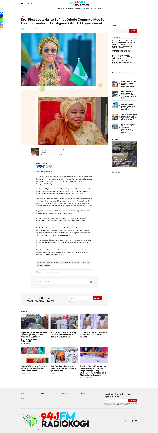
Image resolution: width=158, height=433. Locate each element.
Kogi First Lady (85, 262)
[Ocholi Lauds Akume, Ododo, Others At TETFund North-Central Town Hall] (115, 84)
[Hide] (0, 30)
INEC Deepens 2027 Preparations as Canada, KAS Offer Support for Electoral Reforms (123, 46)
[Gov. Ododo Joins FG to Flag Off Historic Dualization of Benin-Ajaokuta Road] (64, 321)
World (83, 393)
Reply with (91, 282)
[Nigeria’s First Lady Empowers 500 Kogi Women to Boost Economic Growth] (35, 355)
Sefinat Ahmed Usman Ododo (43, 265)
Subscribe (97, 298)
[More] (50, 166)
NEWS (23, 16)
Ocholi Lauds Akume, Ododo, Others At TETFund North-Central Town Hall (123, 41)
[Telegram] (1, 23)
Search (114, 25)
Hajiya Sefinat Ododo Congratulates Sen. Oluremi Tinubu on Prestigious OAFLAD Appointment (58, 262)
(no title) (117, 149)
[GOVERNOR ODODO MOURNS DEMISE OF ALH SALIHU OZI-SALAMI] (94, 321)
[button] (135, 3)
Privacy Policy (81, 302)
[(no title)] (124, 147)
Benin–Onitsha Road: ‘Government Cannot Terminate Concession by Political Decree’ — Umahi (123, 62)
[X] (40, 166)
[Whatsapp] (47, 166)
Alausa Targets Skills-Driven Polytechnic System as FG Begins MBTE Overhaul (123, 57)
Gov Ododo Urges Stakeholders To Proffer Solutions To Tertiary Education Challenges (123, 51)
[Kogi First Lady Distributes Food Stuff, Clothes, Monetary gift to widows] (64, 355)
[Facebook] (37, 166)
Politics (43, 393)
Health (23, 398)
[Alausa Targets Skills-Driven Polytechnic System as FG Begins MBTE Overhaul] (115, 117)
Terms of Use (90, 302)
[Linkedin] (43, 166)
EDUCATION (64, 393)
